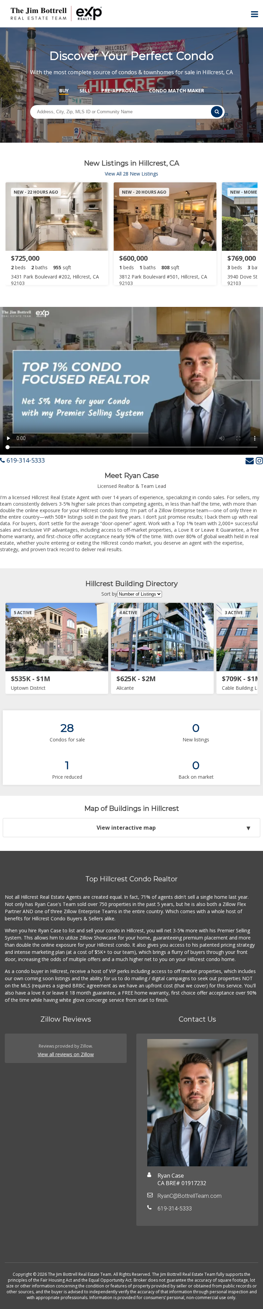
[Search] (217, 111)
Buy (63, 90)
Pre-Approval (119, 90)
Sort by (109, 594)
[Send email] (250, 460)
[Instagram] (259, 460)
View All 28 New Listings (131, 173)
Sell (84, 90)
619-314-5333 (25, 460)
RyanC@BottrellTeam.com (190, 1196)
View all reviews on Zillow (66, 1054)
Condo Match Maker (176, 90)
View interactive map (126, 827)
